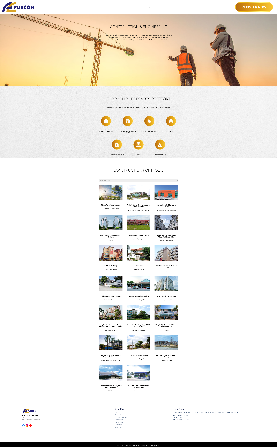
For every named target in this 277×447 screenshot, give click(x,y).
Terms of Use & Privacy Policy (124, 445)
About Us (114, 7)
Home (109, 7)
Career (157, 7)
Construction (124, 7)
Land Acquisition (149, 7)
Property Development (136, 7)
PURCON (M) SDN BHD (30, 415)
